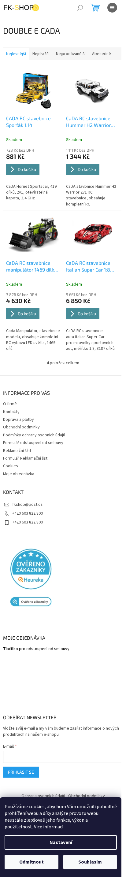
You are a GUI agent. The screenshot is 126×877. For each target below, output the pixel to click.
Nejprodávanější (71, 54)
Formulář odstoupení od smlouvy (33, 443)
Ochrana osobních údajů (43, 796)
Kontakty (11, 412)
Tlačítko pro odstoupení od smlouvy (36, 649)
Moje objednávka (18, 474)
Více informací (48, 826)
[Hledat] (80, 8)
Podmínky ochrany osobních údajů (34, 435)
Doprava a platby (18, 419)
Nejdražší (41, 54)
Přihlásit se (21, 772)
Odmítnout (31, 862)
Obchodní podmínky (21, 427)
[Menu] (112, 8)
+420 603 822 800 (27, 513)
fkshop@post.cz (27, 504)
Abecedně (101, 54)
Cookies (10, 466)
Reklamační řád (17, 451)
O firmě (10, 404)
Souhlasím (90, 862)
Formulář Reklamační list (25, 458)
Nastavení (61, 842)
